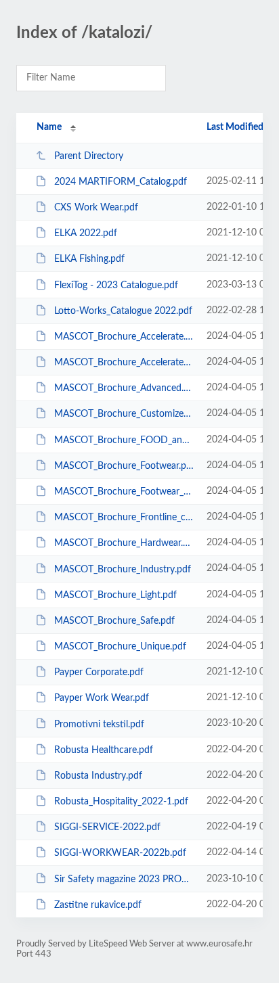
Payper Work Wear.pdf (101, 698)
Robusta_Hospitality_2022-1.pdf (121, 801)
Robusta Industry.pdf (98, 776)
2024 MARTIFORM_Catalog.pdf (120, 182)
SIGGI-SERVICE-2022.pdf (107, 827)
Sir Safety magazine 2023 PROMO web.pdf (124, 879)
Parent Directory (88, 156)
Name (49, 127)
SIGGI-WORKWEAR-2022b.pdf (120, 853)
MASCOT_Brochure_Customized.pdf (124, 414)
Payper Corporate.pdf (99, 672)
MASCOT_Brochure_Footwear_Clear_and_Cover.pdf (124, 492)
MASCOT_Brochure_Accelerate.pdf (124, 337)
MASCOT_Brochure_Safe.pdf (114, 621)
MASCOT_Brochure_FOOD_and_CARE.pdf (124, 440)
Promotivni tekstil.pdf (99, 724)
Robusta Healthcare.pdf (103, 750)
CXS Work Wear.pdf (96, 207)
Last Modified (235, 127)
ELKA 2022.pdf (85, 233)
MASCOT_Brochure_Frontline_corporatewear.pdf (124, 517)
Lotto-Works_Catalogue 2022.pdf (123, 311)
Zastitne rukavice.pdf (98, 905)
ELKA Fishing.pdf (89, 259)
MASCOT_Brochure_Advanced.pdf (124, 388)
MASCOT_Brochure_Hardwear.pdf (124, 543)
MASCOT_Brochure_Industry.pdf (122, 569)
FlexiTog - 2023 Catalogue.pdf (116, 285)
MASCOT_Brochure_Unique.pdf (120, 646)
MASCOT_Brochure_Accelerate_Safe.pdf (124, 362)
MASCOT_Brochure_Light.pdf (115, 595)
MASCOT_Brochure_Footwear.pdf (124, 466)
